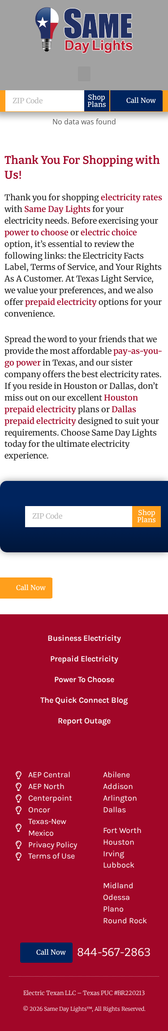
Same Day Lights (57, 209)
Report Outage (84, 721)
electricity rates (131, 197)
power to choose (36, 232)
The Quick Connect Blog (84, 700)
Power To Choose (84, 679)
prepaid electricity (60, 302)
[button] (84, 73)
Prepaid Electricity (84, 659)
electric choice (109, 232)
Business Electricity (84, 638)
